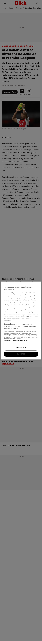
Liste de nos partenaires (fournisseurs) (16, 340)
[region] (21, 320)
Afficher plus (20, 348)
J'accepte (21, 354)
